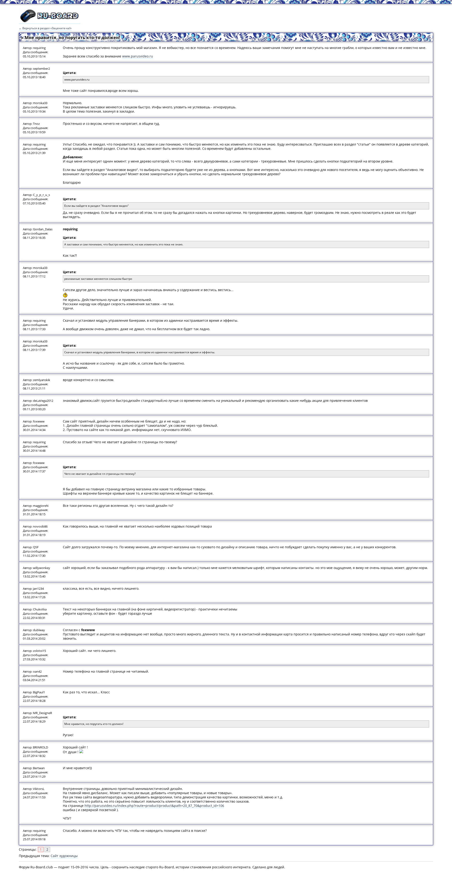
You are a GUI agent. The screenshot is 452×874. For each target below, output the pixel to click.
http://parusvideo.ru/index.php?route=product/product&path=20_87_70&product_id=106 (154, 805)
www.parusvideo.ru (137, 56)
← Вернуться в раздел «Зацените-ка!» (45, 28)
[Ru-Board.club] (49, 21)
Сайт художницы (64, 856)
